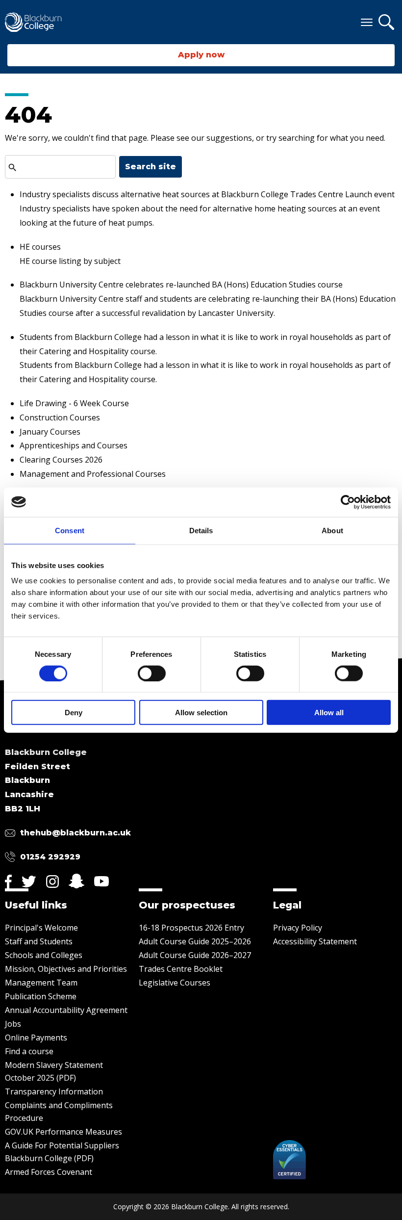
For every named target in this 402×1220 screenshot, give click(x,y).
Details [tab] (201, 530)
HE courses (40, 246)
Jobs (13, 1023)
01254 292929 (50, 856)
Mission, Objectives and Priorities (66, 968)
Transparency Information (54, 1091)
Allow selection (201, 712)
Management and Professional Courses (93, 473)
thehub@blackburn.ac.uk (75, 832)
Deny (73, 712)
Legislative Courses (174, 982)
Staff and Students (39, 941)
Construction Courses (60, 417)
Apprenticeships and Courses (73, 445)
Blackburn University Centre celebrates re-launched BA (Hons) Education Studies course (181, 284)
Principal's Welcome (41, 927)
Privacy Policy (297, 927)
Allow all (329, 712)
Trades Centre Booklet (181, 968)
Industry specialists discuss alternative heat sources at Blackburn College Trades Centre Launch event (207, 194)
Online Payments (36, 1037)
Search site (150, 166)
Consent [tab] (69, 530)
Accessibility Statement (315, 941)
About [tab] (332, 530)
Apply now (201, 54)
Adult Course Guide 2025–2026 (195, 941)
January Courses (50, 431)
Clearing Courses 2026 (61, 459)
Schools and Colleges (43, 955)
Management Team (41, 982)
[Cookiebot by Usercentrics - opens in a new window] (348, 501)
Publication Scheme (40, 996)
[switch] (152, 673)
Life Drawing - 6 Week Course (74, 403)
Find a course (29, 1051)
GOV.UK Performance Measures (63, 1131)
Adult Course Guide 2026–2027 (195, 955)
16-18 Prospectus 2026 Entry (191, 927)
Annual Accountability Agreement (66, 1010)
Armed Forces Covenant (48, 1172)
